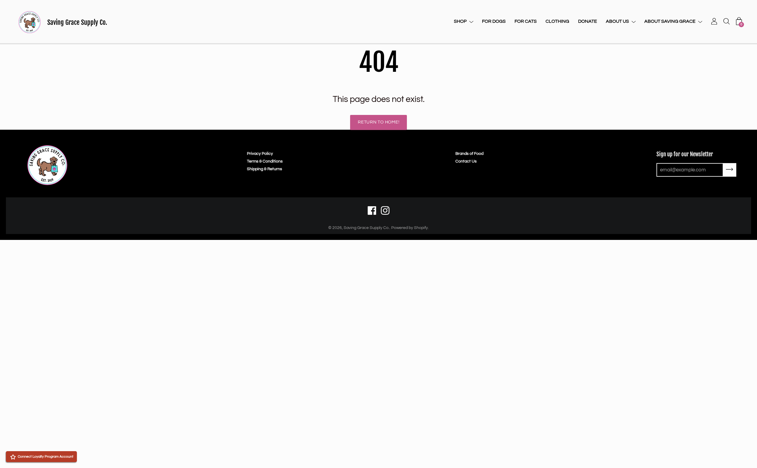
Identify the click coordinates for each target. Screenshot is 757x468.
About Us (617, 21)
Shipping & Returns (264, 169)
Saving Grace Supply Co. (77, 22)
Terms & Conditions (265, 161)
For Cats (526, 21)
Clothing (557, 21)
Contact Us (466, 161)
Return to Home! (378, 122)
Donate (587, 21)
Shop (460, 21)
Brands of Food (469, 154)
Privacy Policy (260, 154)
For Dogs (494, 21)
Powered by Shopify (409, 228)
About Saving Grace (669, 21)
